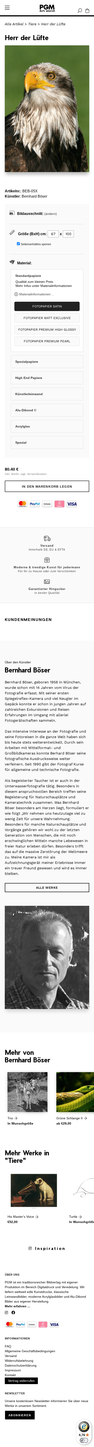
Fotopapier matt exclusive (47, 318)
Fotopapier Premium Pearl (47, 341)
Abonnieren (19, 1415)
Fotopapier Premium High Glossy (47, 329)
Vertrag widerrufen (21, 1381)
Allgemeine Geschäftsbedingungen (30, 1351)
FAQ (8, 1346)
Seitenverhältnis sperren (36, 244)
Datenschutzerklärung (21, 1365)
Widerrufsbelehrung (19, 1360)
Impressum (13, 1370)
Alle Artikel (14, 24)
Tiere (32, 24)
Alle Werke (47, 887)
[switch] (84, 1440)
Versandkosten (37, 474)
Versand (11, 1356)
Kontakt (10, 1375)
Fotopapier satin (47, 306)
